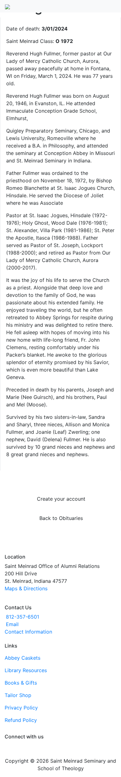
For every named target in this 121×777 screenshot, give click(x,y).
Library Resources (26, 670)
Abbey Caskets (22, 658)
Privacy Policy (21, 707)
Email (12, 624)
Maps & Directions (26, 588)
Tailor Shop (18, 695)
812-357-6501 (22, 617)
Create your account (61, 499)
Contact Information (28, 632)
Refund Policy (21, 720)
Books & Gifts (21, 683)
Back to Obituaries (61, 518)
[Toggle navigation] (112, 5)
